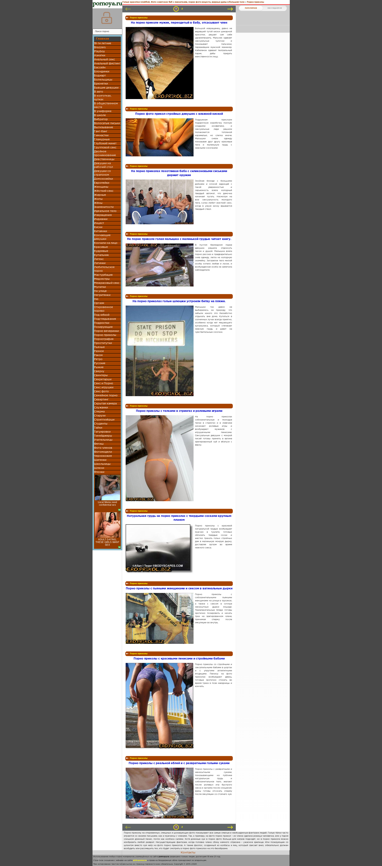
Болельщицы (103, 79)
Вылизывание (103, 127)
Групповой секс (105, 147)
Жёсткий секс (103, 191)
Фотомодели (103, 452)
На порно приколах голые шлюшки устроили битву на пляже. (179, 301)
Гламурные (102, 139)
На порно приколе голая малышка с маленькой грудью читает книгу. (179, 239)
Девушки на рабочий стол (103, 165)
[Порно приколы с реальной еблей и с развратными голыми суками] (160, 793)
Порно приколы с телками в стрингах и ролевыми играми (179, 411)
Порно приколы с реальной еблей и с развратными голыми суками (179, 763)
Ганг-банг (100, 131)
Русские (99, 363)
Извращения (103, 215)
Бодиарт (100, 75)
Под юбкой (102, 315)
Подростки (101, 323)
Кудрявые (101, 251)
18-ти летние (102, 43)
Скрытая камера (105, 403)
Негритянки (102, 295)
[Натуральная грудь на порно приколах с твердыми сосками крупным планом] (160, 549)
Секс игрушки (103, 387)
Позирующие (103, 327)
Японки (99, 472)
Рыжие (99, 367)
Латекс (99, 259)
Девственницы (104, 159)
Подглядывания (105, 319)
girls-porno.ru (140, 860)
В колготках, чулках (102, 98)
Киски (98, 227)
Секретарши (102, 379)
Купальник (101, 255)
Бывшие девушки (106, 88)
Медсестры (102, 279)
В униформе (102, 111)
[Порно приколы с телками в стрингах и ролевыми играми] (160, 458)
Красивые (101, 247)
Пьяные (99, 347)
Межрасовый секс (107, 283)
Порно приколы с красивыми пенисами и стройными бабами (179, 658)
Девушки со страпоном (102, 173)
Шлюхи (99, 468)
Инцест (99, 223)
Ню (96, 299)
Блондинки (101, 71)
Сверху (99, 371)
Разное (99, 351)
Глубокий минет (105, 143)
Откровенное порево (103, 309)
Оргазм (99, 303)
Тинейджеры (103, 436)
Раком (98, 355)
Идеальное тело (105, 211)
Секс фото (101, 391)
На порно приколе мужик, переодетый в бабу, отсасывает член (179, 22)
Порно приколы (105, 335)
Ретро (98, 359)
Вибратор (101, 119)
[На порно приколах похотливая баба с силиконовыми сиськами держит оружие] (160, 201)
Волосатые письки (107, 123)
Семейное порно (106, 395)
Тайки (98, 428)
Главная (102, 38)
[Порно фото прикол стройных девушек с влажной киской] (160, 137)
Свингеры (101, 375)
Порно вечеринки (106, 331)
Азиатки (99, 55)
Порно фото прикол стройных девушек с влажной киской (179, 114)
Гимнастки (101, 135)
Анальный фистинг (107, 63)
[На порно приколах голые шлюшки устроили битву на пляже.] (160, 351)
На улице (100, 291)
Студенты (100, 424)
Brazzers (100, 47)
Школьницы (102, 464)
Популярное (251, 8)
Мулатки (100, 287)
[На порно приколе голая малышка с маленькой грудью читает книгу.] (160, 265)
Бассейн (99, 67)
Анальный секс (104, 59)
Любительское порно (104, 269)
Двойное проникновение (105, 153)
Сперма (99, 411)
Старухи (99, 415)
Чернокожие (103, 456)
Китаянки (100, 231)
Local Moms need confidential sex (107, 503)
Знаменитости (104, 207)
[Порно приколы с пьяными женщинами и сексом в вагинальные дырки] (160, 618)
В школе (100, 115)
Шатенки (100, 460)
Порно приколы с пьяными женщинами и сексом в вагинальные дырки (179, 588)
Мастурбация (103, 275)
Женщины (101, 187)
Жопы (98, 199)
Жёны (98, 203)
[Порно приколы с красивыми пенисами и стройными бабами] (160, 705)
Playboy (99, 51)
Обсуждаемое (274, 8)
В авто (98, 92)
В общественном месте (106, 105)
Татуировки (102, 432)
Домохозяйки (103, 179)
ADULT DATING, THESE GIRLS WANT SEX (108, 542)
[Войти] (107, 18)
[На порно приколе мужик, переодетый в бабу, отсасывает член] (160, 63)
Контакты (188, 852)
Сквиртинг (101, 399)
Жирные (100, 195)
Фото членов (103, 448)
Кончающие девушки (102, 237)
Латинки (99, 263)
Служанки (101, 407)
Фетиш (99, 444)
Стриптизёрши (104, 420)
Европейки (101, 183)
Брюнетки (101, 84)
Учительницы (103, 440)
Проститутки (103, 343)
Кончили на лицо (106, 243)
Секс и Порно (103, 383)
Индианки (100, 219)
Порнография (104, 339)
